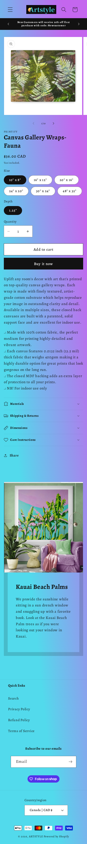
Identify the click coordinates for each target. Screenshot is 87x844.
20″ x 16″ (66, 179)
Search (13, 698)
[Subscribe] (70, 762)
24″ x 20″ (16, 190)
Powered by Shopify (56, 836)
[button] (10, 9)
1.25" (13, 210)
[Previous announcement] (8, 23)
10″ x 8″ (15, 179)
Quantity (10, 221)
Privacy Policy (19, 709)
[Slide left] (33, 123)
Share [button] (14, 455)
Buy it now (43, 263)
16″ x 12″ (40, 179)
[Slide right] (53, 123)
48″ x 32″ (69, 190)
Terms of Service (21, 730)
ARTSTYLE (36, 836)
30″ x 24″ (43, 190)
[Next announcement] (78, 23)
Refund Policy (19, 720)
